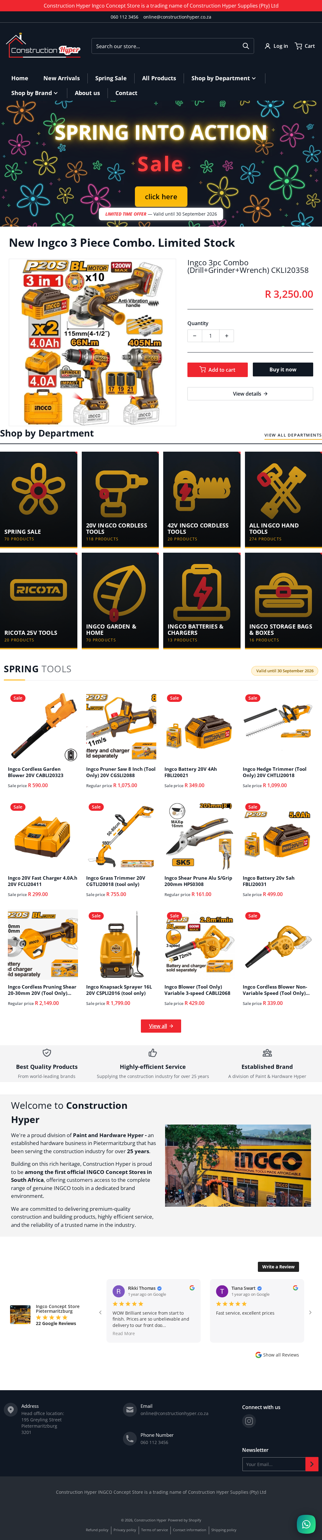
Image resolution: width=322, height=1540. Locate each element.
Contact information (189, 1529)
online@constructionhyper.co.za (177, 17)
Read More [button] (227, 1333)
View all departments (293, 435)
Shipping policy (223, 1529)
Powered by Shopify (184, 1520)
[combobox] (172, 46)
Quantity (197, 323)
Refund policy (97, 1529)
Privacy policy (125, 1529)
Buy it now (283, 369)
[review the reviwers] (191, 1287)
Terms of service (154, 1529)
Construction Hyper (150, 1520)
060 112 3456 (124, 17)
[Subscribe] (312, 1464)
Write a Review (278, 1267)
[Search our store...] (245, 46)
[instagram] (249, 1421)
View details (247, 393)
